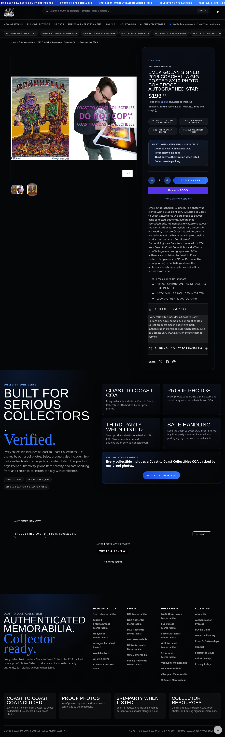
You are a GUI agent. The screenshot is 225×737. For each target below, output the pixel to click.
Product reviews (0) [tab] (30, 533)
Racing (111, 24)
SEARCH (202, 11)
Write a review (112, 551)
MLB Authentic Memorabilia (171, 33)
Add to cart (191, 180)
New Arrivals (13, 24)
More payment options (178, 198)
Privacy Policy (203, 664)
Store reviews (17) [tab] (63, 533)
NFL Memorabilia (137, 614)
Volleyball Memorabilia (174, 662)
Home (13, 42)
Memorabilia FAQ (205, 635)
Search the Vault (204, 652)
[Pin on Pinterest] (174, 361)
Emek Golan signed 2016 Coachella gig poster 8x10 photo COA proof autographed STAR (58, 42)
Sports (59, 24)
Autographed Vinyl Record (21, 33)
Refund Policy (203, 658)
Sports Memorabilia (104, 614)
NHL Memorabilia (137, 639)
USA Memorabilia (171, 668)
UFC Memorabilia (137, 654)
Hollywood (128, 24)
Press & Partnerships (207, 641)
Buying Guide (202, 629)
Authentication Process (158, 24)
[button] (218, 12)
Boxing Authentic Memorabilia (59, 33)
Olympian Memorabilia (174, 674)
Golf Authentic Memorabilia (99, 33)
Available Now (101, 653)
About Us (200, 614)
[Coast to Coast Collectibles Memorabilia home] (21, 12)
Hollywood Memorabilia (135, 33)
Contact (199, 646)
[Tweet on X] (160, 361)
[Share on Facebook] (167, 361)
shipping (163, 101)
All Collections (38, 24)
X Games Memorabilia (173, 680)
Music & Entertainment (85, 24)
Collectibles (154, 60)
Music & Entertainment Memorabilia (101, 623)
